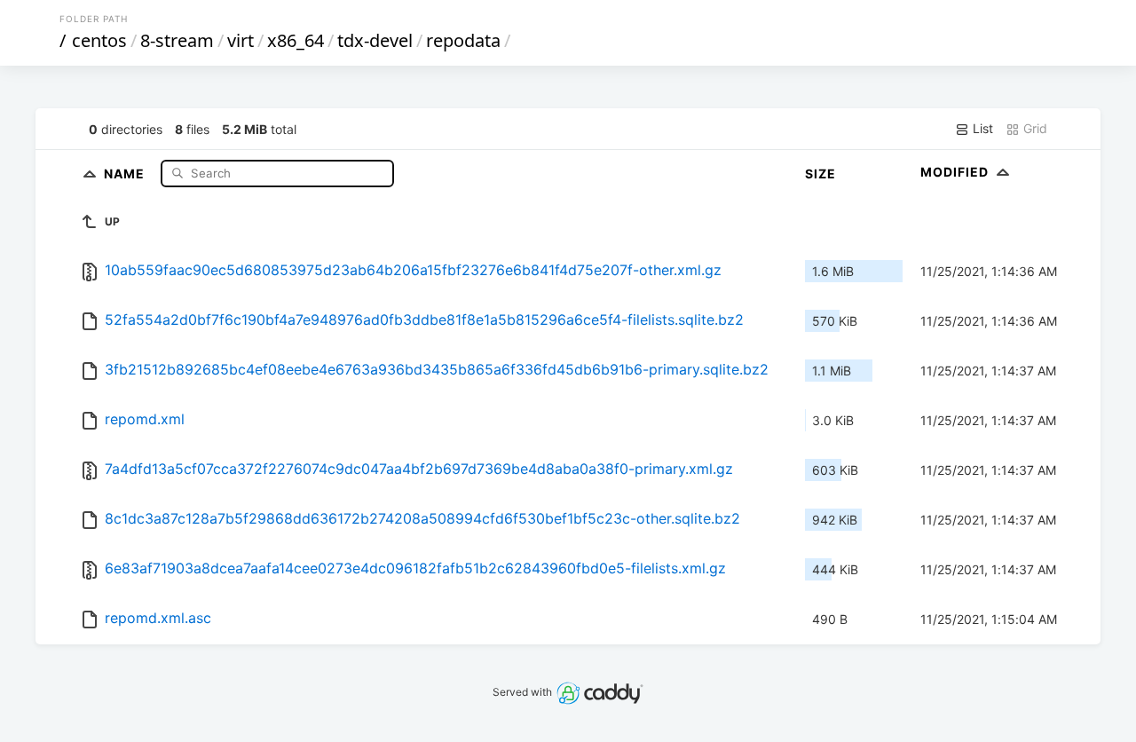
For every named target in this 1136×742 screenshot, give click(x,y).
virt (240, 40)
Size (820, 173)
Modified (956, 171)
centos (99, 40)
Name (126, 172)
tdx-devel (375, 40)
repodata (463, 40)
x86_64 (295, 40)
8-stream (177, 40)
